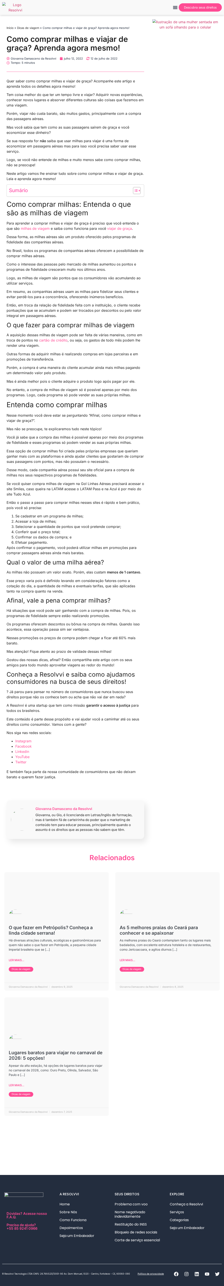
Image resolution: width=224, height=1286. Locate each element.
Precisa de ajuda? (22, 1226)
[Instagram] (186, 1274)
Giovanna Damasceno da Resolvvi (63, 809)
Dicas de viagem (28, 28)
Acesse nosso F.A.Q (27, 1215)
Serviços (177, 1212)
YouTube (22, 757)
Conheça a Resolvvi (186, 1204)
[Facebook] (176, 1274)
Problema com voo (131, 1204)
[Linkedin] (196, 1274)
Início (10, 28)
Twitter (20, 762)
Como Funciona (73, 1219)
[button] (175, 7)
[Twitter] (217, 1274)
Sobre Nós (68, 1212)
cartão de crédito (53, 340)
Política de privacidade (151, 1273)
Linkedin (22, 751)
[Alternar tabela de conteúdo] (135, 190)
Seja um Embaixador (77, 1235)
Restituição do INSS (131, 1224)
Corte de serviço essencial (137, 1240)
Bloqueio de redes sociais (136, 1232)
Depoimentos (71, 1227)
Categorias (179, 1219)
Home (65, 1204)
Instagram (23, 741)
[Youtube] (207, 1274)
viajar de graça (119, 228)
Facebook (23, 746)
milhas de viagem (35, 228)
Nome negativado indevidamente (130, 1214)
